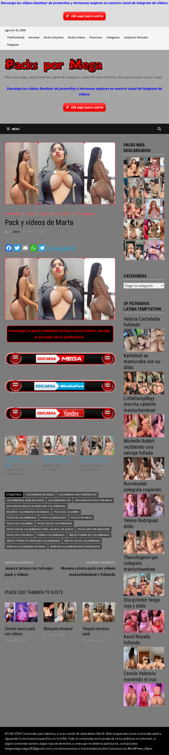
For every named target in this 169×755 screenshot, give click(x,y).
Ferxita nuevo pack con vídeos (20, 631)
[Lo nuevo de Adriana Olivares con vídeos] (133, 188)
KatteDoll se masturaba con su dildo (142, 362)
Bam (149, 748)
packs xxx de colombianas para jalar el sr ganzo (40, 529)
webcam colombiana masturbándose (75, 546)
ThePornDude (15, 37)
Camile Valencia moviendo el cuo (140, 676)
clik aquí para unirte (87, 16)
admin (16, 231)
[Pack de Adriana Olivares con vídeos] (154, 188)
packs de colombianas (21, 517)
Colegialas (113, 37)
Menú (16, 129)
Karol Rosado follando (137, 640)
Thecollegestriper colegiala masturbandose (141, 563)
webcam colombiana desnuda (26, 546)
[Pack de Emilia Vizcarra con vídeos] (154, 209)
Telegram (13, 44)
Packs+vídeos (76, 37)
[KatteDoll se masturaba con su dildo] (144, 382)
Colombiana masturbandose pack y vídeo (19, 461)
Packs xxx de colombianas (54, 523)
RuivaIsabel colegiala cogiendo (142, 487)
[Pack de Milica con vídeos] (133, 229)
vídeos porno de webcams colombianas (33, 541)
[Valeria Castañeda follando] (144, 340)
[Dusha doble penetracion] (154, 250)
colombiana (13, 214)
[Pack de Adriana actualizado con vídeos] (133, 167)
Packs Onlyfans (54, 37)
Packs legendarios (53, 517)
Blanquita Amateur (58, 628)
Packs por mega (81, 517)
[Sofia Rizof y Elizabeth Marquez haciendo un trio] (133, 209)
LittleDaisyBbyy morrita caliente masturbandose (140, 404)
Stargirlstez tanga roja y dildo (142, 603)
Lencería (44, 214)
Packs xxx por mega (19, 535)
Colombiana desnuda (40, 494)
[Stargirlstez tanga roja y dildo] (144, 621)
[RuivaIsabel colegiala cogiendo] (144, 505)
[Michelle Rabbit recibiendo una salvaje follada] (144, 468)
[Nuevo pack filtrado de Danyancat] (154, 167)
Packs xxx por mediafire (94, 529)
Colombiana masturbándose (77, 494)
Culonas (30, 214)
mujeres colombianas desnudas (28, 512)
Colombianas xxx (59, 500)
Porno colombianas (51, 535)
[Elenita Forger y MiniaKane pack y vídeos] (133, 250)
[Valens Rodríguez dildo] (144, 541)
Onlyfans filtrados (136, 37)
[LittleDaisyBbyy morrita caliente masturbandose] (144, 425)
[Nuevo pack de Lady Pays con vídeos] (154, 229)
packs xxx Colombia (19, 523)
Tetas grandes (85, 214)
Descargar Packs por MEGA (93, 500)
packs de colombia (66, 512)
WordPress (135, 748)
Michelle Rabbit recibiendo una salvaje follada (139, 447)
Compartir (61, 248)
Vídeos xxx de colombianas (82, 541)
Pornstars (95, 37)
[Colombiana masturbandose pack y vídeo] (22, 445)
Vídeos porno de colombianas (89, 535)
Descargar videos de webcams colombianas (36, 506)
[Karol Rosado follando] (144, 657)
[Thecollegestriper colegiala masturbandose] (144, 584)
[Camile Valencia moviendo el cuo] (144, 694)
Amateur (34, 37)
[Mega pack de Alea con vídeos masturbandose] (59, 445)
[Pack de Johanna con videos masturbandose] (97, 445)
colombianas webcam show (25, 500)
